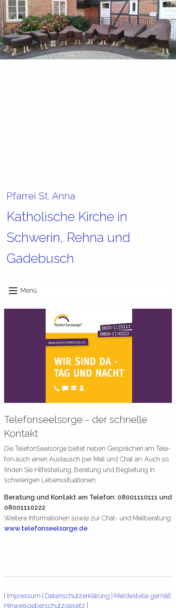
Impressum (24, 596)
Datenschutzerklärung (77, 596)
